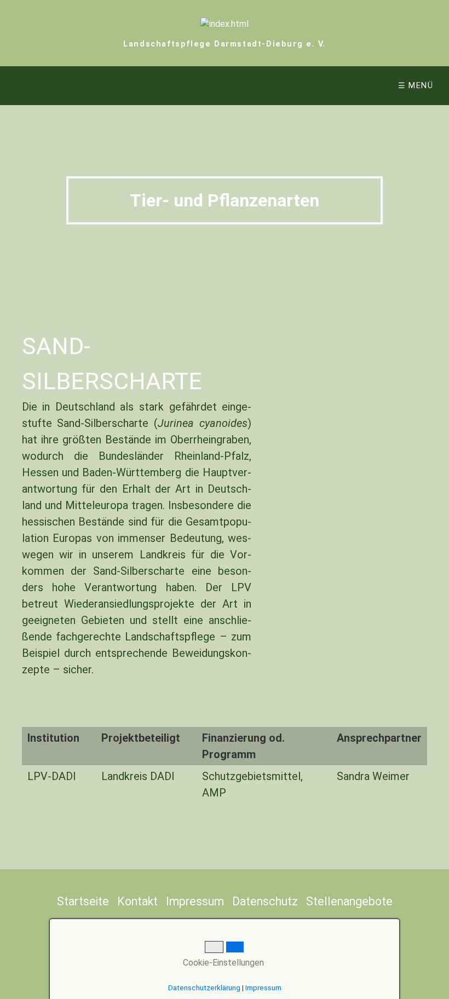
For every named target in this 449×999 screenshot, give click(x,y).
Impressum (195, 901)
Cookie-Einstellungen (222, 962)
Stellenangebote (349, 901)
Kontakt (137, 901)
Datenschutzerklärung (204, 988)
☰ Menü (416, 85)
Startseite (83, 901)
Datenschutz (265, 901)
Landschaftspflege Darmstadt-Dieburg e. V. (224, 44)
